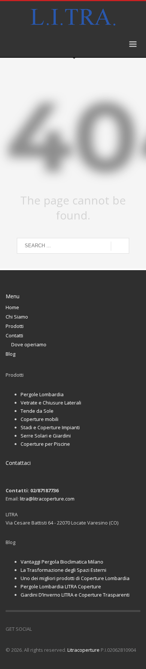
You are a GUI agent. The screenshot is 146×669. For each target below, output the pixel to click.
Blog (10, 353)
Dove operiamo (28, 344)
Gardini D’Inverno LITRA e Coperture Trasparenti (75, 594)
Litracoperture (83, 649)
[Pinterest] (60, 628)
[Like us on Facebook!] (37, 628)
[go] (120, 246)
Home (12, 307)
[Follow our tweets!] (48, 628)
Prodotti (15, 326)
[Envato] (71, 628)
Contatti (14, 335)
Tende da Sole (37, 410)
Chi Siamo (17, 316)
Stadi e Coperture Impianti (50, 427)
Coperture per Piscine (45, 443)
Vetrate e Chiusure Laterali (51, 402)
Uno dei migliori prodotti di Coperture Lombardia (75, 578)
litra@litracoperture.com (47, 498)
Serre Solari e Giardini (46, 435)
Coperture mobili (39, 419)
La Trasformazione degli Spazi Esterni (63, 570)
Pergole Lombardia (42, 394)
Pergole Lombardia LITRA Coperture (61, 586)
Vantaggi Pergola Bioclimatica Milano (62, 561)
